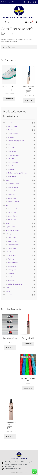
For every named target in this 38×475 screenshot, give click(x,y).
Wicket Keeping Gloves (15, 284)
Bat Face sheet (12, 126)
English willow (10, 227)
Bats (7, 223)
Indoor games (10, 234)
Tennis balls (12, 198)
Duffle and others (13, 184)
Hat (9, 144)
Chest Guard (12, 266)
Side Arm (11, 169)
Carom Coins (12, 237)
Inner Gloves (12, 151)
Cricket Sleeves (13, 133)
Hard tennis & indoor (12, 230)
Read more (28, 344)
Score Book (11, 166)
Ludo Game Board (13, 245)
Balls (7, 205)
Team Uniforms (11, 295)
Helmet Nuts (12, 148)
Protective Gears (11, 255)
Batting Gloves (13, 262)
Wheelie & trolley (13, 201)
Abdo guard (11, 259)
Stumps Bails (12, 176)
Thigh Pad (11, 280)
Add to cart (9, 98)
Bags (7, 180)
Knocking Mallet (13, 155)
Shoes (8, 288)
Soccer (8, 291)
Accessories (9, 123)
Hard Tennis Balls (13, 187)
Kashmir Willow (11, 248)
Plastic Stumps (13, 162)
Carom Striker (12, 241)
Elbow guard (12, 270)
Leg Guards (11, 277)
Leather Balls (12, 194)
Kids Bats (9, 252)
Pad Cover (11, 158)
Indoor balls (12, 191)
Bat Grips (11, 130)
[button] (5, 22)
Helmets (11, 273)
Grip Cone (11, 137)
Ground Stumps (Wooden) (16, 141)
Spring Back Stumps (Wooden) (17, 173)
